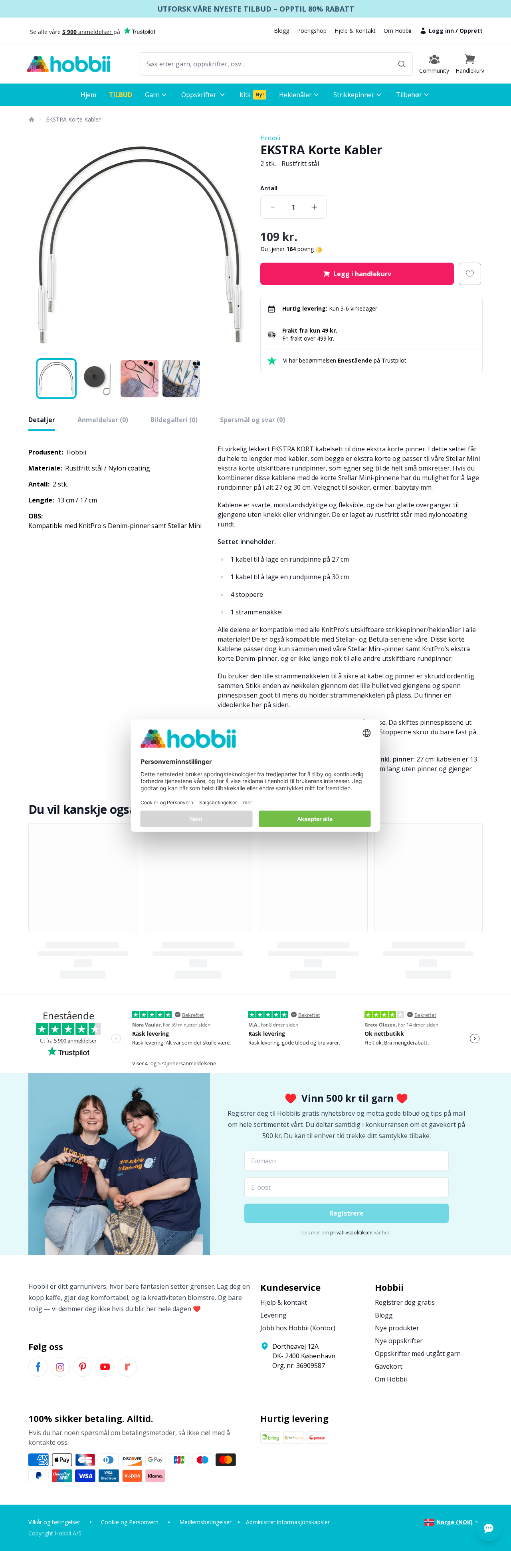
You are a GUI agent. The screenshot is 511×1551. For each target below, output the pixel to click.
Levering (273, 1315)
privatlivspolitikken (351, 1232)
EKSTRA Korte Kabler (73, 119)
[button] (470, 64)
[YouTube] (105, 1367)
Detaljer (41, 419)
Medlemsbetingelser (205, 1522)
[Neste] (240, 245)
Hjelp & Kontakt (355, 30)
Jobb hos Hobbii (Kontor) (297, 1328)
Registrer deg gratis (405, 1302)
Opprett (471, 30)
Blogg (281, 30)
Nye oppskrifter (399, 1340)
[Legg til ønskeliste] (470, 274)
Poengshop (312, 30)
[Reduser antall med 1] (272, 207)
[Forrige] (40, 245)
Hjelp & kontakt (283, 1302)
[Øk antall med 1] (314, 207)
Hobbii (270, 138)
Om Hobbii (397, 30)
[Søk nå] (401, 64)
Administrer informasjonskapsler (288, 1522)
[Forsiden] (31, 119)
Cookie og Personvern (129, 1522)
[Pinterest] (82, 1367)
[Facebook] (38, 1367)
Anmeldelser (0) (102, 419)
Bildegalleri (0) (174, 419)
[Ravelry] (127, 1367)
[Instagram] (60, 1367)
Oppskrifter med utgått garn (418, 1353)
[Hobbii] (69, 64)
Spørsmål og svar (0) (252, 419)
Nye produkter (397, 1328)
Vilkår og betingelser (54, 1522)
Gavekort (388, 1366)
